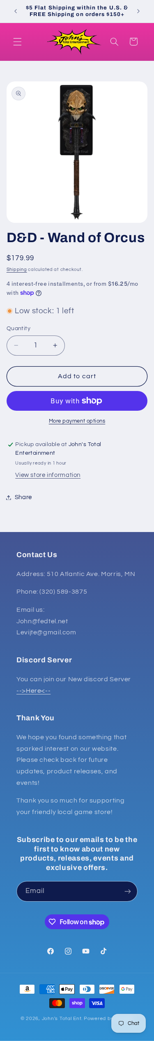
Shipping (17, 269)
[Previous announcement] (16, 11)
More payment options (77, 421)
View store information (47, 475)
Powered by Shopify (108, 1018)
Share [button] (23, 497)
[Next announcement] (138, 11)
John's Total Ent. (62, 1018)
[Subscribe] (127, 891)
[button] (17, 41)
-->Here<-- (33, 690)
